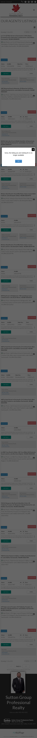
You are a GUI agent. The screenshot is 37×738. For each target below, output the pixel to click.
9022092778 (5, 134)
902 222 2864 (23, 81)
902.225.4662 (23, 186)
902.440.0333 (5, 339)
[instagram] (35, 1)
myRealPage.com (18, 733)
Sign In (3, 2)
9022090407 (5, 652)
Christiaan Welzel (13, 736)
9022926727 (5, 186)
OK (18, 161)
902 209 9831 (5, 81)
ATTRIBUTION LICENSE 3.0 (27, 736)
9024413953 (5, 599)
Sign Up (9, 2)
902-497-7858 (5, 392)
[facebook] (25, 1)
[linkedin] (31, 1)
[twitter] (28, 1)
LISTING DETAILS (6, 73)
